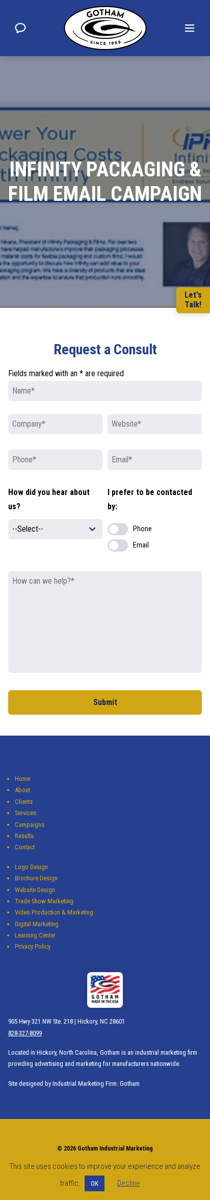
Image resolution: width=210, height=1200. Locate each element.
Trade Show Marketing (44, 901)
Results (24, 836)
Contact (25, 847)
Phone (142, 529)
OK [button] (94, 1183)
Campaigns (29, 824)
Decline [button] (128, 1183)
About (22, 790)
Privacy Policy (32, 946)
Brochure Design (36, 878)
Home (22, 778)
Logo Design (31, 867)
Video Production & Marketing (54, 912)
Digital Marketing (37, 924)
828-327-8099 (25, 1033)
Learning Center (35, 935)
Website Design (35, 890)
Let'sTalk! (193, 299)
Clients (24, 801)
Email (141, 545)
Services (25, 813)
